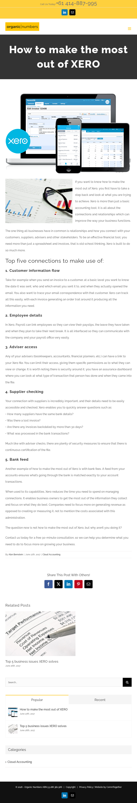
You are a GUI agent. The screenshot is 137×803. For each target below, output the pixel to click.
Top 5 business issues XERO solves (31, 661)
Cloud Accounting (51, 554)
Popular (37, 700)
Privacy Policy (86, 787)
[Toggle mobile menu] (130, 29)
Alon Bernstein (16, 554)
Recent (100, 700)
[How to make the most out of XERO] (12, 711)
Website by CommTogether (108, 787)
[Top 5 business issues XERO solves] (12, 727)
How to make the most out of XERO (44, 709)
